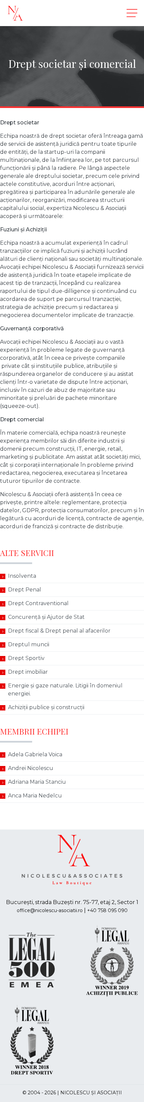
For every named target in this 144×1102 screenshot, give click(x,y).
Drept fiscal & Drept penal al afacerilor (59, 631)
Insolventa (22, 576)
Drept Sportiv (26, 658)
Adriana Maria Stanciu (37, 782)
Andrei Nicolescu (30, 768)
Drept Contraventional (38, 603)
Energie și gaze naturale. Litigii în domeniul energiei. (65, 689)
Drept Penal (24, 589)
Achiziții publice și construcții (46, 707)
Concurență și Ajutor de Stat (46, 617)
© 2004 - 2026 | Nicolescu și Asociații (72, 1093)
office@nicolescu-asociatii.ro (50, 910)
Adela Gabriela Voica (35, 754)
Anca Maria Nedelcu (35, 795)
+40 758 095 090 (107, 910)
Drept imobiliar (28, 672)
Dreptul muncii (28, 644)
